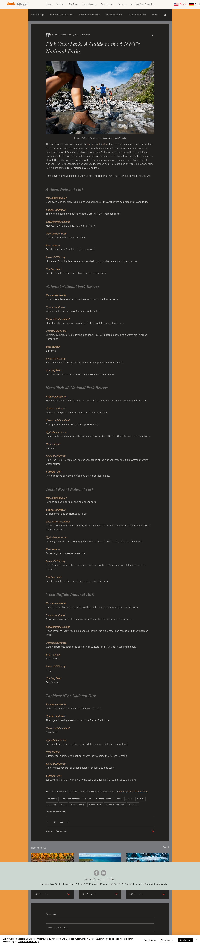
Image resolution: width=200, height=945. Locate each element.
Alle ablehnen (167, 940)
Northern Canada (103, 799)
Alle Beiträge (37, 14)
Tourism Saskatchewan (61, 14)
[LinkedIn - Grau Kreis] (103, 873)
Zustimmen (185, 940)
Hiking (118, 799)
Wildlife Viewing (77, 804)
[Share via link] (68, 822)
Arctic (63, 804)
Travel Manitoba (114, 14)
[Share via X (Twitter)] (54, 822)
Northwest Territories (89, 14)
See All (166, 847)
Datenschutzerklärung (28, 941)
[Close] (196, 940)
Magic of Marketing (137, 14)
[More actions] (152, 35)
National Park (95, 804)
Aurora (129, 799)
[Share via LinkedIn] (61, 822)
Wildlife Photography (115, 804)
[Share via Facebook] (47, 822)
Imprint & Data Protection (99, 879)
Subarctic (133, 804)
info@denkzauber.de (154, 884)
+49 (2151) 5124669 (120, 884)
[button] (165, 15)
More (154, 14)
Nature (88, 799)
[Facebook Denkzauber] (96, 873)
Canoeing (52, 804)
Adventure (52, 799)
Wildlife (140, 799)
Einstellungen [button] (149, 940)
